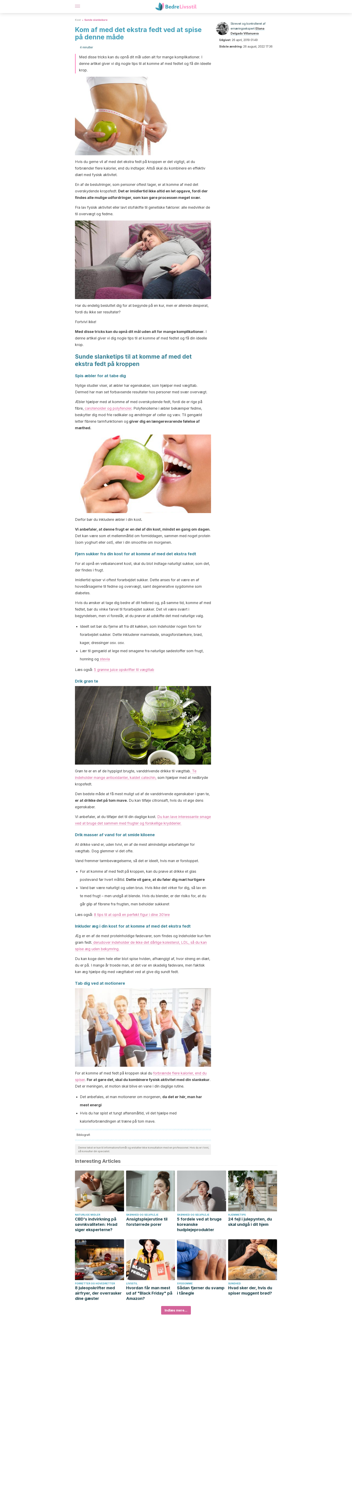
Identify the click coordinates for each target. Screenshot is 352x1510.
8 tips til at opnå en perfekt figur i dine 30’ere (132, 914)
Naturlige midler (87, 1214)
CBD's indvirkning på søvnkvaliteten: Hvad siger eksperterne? (96, 1224)
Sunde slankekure (96, 19)
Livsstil (132, 1283)
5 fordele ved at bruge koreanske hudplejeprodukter (199, 1224)
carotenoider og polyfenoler (107, 408)
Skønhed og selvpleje (142, 1214)
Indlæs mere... (176, 1310)
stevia (104, 659)
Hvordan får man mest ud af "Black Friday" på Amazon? (149, 1293)
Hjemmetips (237, 1214)
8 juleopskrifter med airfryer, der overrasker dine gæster (98, 1293)
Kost (78, 19)
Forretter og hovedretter (95, 1283)
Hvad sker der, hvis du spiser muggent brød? (250, 1290)
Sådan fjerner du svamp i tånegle (200, 1290)
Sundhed (234, 1283)
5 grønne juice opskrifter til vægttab (124, 669)
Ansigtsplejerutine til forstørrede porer (146, 1222)
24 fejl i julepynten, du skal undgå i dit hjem (250, 1222)
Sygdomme (185, 1283)
